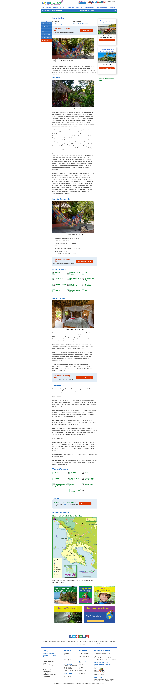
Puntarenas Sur (82, 670)
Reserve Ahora (45, 40)
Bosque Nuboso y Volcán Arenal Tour (103, 653)
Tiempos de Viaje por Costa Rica (51, 665)
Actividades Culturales (69, 678)
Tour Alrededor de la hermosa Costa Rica (107, 50)
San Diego (94, 641)
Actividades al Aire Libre (69, 675)
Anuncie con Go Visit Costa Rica (87, 10)
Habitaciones (45, 26)
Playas (65, 654)
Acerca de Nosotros (48, 652)
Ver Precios (85, 30)
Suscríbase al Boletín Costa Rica (96, 621)
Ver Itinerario (107, 40)
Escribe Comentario (46, 37)
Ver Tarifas (66, 504)
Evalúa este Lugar (57, 24)
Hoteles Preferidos (89, 7)
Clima (44, 660)
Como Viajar (79, 7)
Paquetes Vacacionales (101, 7)
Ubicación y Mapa (46, 34)
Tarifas (43, 32)
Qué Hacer (48, 7)
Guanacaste (82, 673)
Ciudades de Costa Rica (49, 674)
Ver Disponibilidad (83, 261)
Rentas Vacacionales (84, 653)
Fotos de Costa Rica (48, 661)
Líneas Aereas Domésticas (70, 665)
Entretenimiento (67, 676)
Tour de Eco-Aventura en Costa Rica (103, 657)
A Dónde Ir (62, 7)
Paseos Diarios (67, 659)
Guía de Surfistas (68, 660)
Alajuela (81, 663)
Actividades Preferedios (57, 10)
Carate (75, 23)
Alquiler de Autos (68, 668)
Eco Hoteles (82, 655)
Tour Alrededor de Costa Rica (101, 652)
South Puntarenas (83, 23)
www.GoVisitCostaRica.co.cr (69, 683)
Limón (80, 668)
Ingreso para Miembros (49, 653)
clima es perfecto (111, 641)
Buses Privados (67, 667)
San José (81, 665)
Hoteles (80, 652)
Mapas (44, 663)
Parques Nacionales (69, 657)
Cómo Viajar (68, 664)
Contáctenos (46, 656)
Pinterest (96, 668)
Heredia (81, 664)
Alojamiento (71, 7)
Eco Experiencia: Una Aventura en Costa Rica (105, 659)
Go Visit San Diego (61, 641)
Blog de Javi (98, 677)
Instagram (96, 671)
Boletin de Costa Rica (99, 674)
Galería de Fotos (46, 23)
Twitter (95, 667)
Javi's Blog (112, 7)
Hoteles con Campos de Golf (86, 658)
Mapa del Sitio (46, 676)
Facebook (96, 665)
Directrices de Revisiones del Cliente (52, 668)
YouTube (96, 670)
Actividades (55, 7)
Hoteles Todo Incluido (84, 656)
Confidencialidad (47, 671)
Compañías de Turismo (49, 673)
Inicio (43, 7)
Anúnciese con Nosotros (49, 655)
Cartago (81, 667)
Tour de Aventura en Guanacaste (107, 22)
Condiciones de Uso (48, 669)
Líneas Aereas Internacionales (71, 670)
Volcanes (66, 656)
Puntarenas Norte (83, 671)
